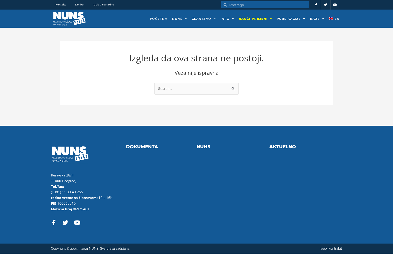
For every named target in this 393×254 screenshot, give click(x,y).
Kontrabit (335, 248)
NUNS (177, 18)
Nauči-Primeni (253, 18)
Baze (315, 18)
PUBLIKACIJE (289, 18)
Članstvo (201, 18)
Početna (159, 18)
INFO (224, 18)
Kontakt (60, 4)
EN (336, 18)
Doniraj (79, 4)
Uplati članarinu (103, 4)
